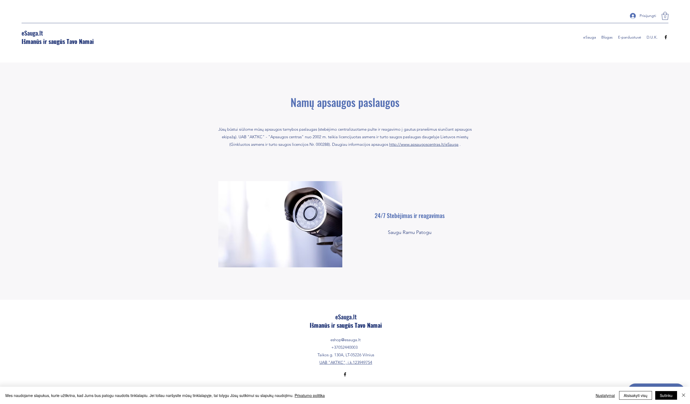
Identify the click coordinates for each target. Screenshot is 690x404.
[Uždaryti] (683, 395)
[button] (665, 16)
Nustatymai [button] (605, 395)
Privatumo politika (310, 395)
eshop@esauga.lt (345, 339)
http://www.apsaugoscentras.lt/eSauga (423, 144)
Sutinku (666, 395)
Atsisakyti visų (635, 395)
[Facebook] (665, 37)
